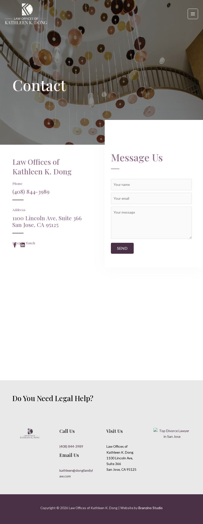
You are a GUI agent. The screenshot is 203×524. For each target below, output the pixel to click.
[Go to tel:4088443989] (58, 193)
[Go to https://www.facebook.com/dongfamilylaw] (14, 245)
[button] (122, 248)
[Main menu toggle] (193, 14)
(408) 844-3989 (71, 446)
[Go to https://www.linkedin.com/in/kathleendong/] (22, 245)
